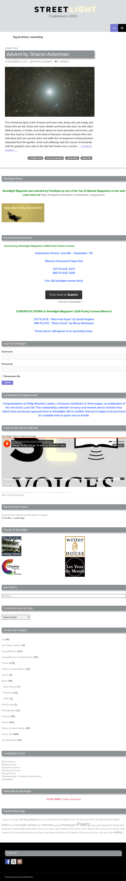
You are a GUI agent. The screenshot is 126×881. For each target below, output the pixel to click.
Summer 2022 (106, 829)
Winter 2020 (54, 833)
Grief (12, 825)
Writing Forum (9, 764)
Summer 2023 (118, 829)
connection (36, 158)
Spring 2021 (118, 825)
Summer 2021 (93, 829)
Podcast (6, 716)
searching (72, 158)
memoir (47, 825)
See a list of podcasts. (13, 495)
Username (7, 351)
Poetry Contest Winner (13, 728)
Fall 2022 (80, 820)
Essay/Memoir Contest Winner (17, 657)
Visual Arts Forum (11, 767)
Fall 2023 (89, 820)
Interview (8, 692)
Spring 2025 (30, 829)
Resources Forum (11, 770)
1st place (6, 820)
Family (116, 819)
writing (117, 832)
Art (3, 639)
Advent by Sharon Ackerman (38, 54)
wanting (87, 158)
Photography (8, 710)
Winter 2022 (77, 833)
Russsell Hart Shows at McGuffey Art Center (24, 515)
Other (6, 698)
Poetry (5, 722)
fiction (5, 825)
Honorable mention (26, 825)
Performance (8, 761)
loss (40, 825)
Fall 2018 (43, 820)
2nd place (14, 820)
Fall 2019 (53, 819)
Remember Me (12, 376)
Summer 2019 (67, 829)
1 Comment (63, 61)
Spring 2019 (106, 825)
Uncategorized (9, 740)
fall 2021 (71, 820)
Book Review (10, 686)
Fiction (5, 663)
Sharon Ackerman (42, 61)
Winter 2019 (43, 833)
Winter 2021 (65, 833)
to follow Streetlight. (63, 799)
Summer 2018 (54, 829)
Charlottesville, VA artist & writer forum (21, 776)
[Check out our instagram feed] (19, 861)
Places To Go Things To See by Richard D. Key (52, 492)
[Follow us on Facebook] (7, 861)
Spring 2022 (7, 829)
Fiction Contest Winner (13, 669)
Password (7, 364)
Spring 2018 (96, 825)
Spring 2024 (19, 829)
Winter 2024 (88, 833)
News (4, 680)
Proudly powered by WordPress (19, 877)
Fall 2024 (98, 820)
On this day (7, 704)
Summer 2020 (80, 829)
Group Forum (9, 773)
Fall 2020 (62, 820)
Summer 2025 (21, 833)
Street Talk (11, 48)
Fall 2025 (108, 820)
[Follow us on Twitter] (13, 861)
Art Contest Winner (11, 645)
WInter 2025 (98, 833)
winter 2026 (108, 833)
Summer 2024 (8, 833)
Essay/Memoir (9, 651)
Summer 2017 (42, 829)
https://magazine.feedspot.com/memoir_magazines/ (72, 194)
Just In (5, 675)
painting (57, 825)
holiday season (54, 158)
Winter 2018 (33, 833)
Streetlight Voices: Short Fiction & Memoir (17, 492)
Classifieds (7, 779)
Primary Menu (122, 28)
